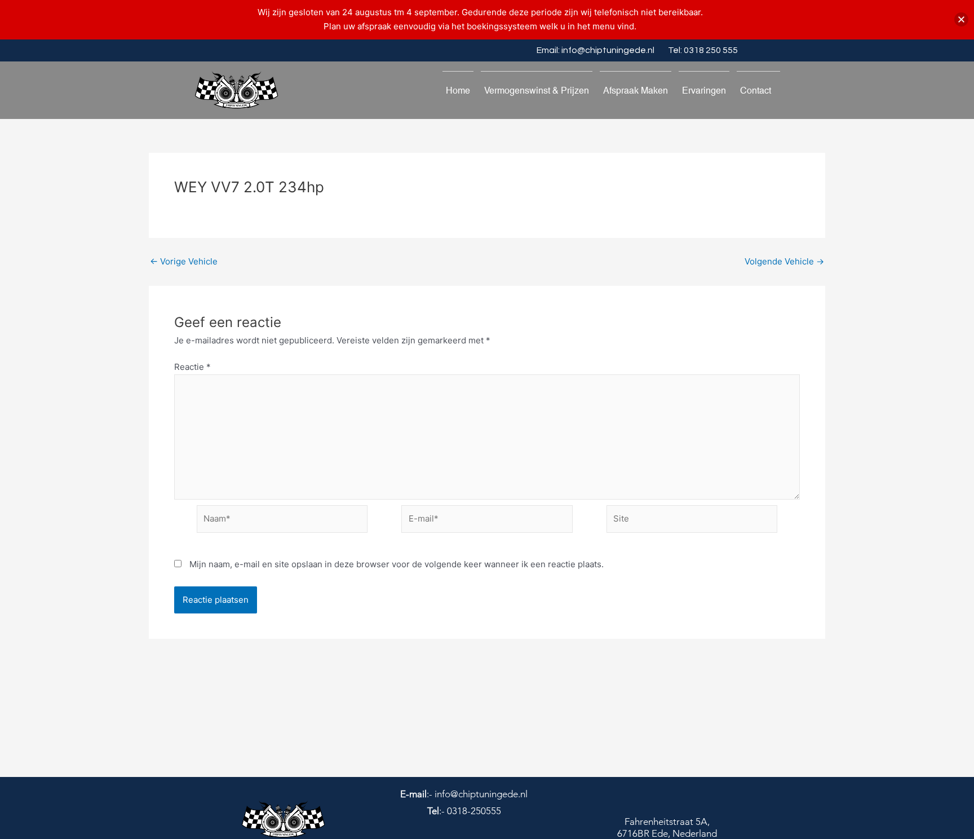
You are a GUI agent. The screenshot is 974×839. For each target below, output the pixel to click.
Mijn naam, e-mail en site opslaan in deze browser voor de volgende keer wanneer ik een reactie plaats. (396, 564)
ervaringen (704, 90)
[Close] (961, 19)
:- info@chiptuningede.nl (464, 794)
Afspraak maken (635, 90)
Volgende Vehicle (784, 261)
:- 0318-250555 (464, 810)
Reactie (192, 366)
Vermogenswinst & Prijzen (536, 90)
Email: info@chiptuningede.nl (595, 50)
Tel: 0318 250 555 (703, 50)
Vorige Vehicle (184, 261)
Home (458, 90)
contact (755, 90)
